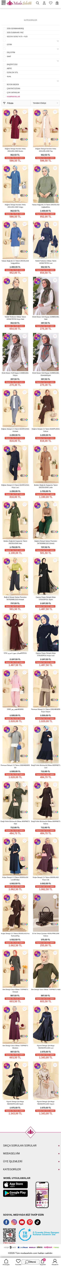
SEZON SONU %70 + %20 (17, 36)
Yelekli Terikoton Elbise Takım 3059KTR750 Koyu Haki (15, 318)
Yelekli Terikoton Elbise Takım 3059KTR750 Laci (45, 262)
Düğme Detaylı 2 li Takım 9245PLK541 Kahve (46, 430)
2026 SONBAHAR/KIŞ (15, 28)
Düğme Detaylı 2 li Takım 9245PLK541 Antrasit (15, 430)
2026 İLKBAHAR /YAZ (15, 32)
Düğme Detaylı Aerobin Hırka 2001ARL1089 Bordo (15, 150)
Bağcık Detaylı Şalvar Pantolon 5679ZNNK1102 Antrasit (15, 598)
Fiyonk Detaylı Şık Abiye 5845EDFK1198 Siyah (15, 1103)
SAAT (9, 56)
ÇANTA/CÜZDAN (13, 88)
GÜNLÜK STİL (12, 72)
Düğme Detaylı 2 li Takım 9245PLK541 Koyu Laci (15, 486)
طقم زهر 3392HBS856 (15, 709)
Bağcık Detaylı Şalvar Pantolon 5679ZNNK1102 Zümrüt (46, 542)
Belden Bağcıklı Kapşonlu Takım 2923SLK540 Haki (15, 542)
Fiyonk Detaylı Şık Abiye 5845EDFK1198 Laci (45, 1047)
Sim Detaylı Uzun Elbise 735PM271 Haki (45, 989)
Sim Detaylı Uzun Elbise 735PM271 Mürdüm (15, 1047)
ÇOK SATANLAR (13, 92)
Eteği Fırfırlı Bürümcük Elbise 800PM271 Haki (15, 823)
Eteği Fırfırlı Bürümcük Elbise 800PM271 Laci (45, 766)
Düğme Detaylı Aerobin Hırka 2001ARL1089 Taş (45, 150)
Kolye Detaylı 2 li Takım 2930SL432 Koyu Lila (46, 878)
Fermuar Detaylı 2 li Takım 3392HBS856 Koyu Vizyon (45, 710)
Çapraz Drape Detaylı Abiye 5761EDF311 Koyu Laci (46, 654)
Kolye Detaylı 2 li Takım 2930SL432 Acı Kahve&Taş (15, 935)
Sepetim (43, 1262)
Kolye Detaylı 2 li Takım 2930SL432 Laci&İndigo (15, 878)
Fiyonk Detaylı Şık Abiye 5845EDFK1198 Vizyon (45, 1103)
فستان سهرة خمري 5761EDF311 (15, 653)
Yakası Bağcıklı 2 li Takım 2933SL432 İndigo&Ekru (15, 262)
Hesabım (55, 1264)
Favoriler (18, 1264)
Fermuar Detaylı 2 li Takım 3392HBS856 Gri (15, 766)
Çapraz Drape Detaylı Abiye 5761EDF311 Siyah (46, 598)
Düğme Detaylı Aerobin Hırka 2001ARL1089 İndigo (15, 206)
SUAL (9, 76)
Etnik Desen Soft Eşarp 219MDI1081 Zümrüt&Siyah (45, 374)
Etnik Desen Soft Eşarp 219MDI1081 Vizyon (15, 374)
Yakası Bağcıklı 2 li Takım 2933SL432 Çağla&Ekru (45, 206)
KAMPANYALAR (13, 96)
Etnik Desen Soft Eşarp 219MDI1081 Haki (45, 318)
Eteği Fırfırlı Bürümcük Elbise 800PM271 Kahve (45, 823)
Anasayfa (6, 1264)
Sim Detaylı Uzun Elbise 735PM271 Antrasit (15, 991)
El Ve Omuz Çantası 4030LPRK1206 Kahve (45, 935)
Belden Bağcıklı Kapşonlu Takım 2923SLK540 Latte (46, 486)
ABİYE (9, 68)
